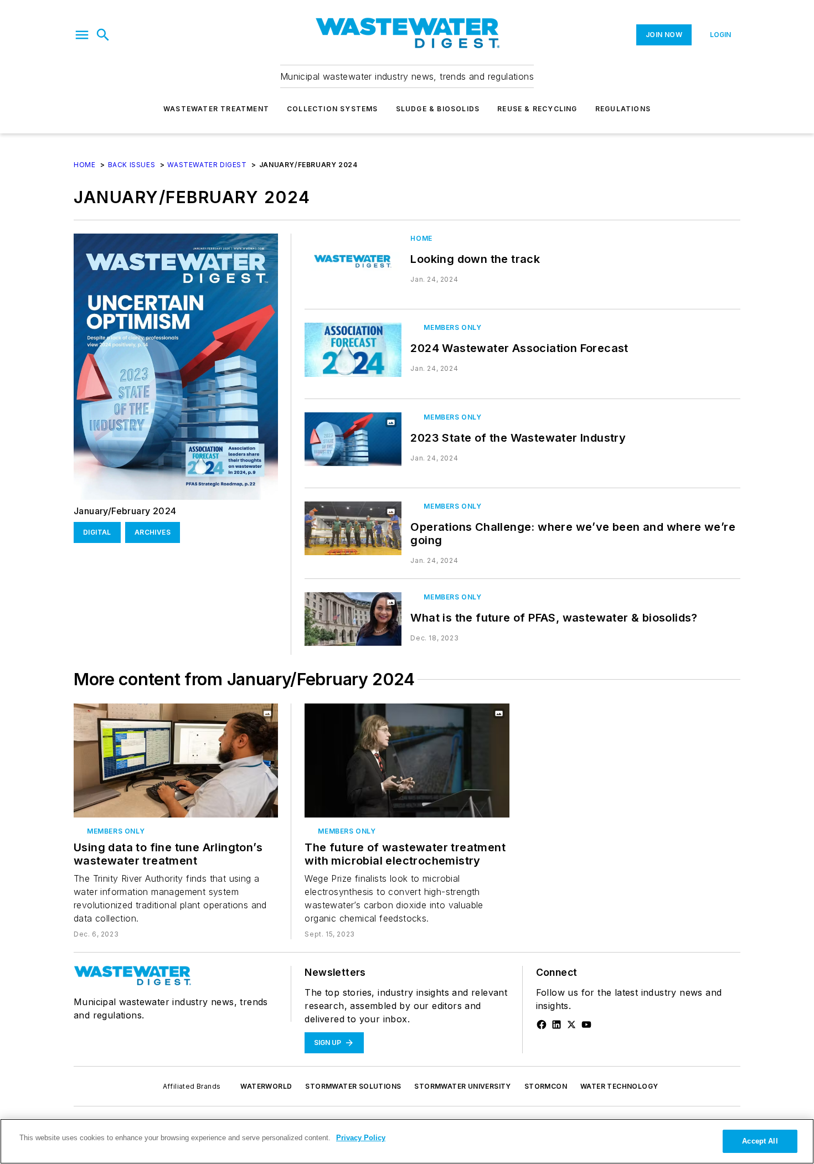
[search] (103, 35)
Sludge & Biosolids (438, 109)
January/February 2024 (125, 510)
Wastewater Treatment (216, 109)
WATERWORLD (266, 1086)
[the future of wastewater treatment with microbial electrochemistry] (407, 760)
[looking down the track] (353, 260)
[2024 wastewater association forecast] (353, 349)
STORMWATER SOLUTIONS (353, 1086)
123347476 (357, 603)
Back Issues (132, 165)
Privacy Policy (360, 1138)
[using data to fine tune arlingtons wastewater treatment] (176, 760)
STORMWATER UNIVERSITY (462, 1086)
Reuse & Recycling (537, 109)
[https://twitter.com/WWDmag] (571, 1024)
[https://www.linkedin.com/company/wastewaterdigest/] (556, 1024)
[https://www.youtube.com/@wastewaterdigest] (586, 1024)
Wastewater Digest (206, 165)
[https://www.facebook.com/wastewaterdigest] (541, 1024)
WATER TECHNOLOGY (619, 1086)
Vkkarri (369, 609)
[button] (82, 35)
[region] (407, 1141)
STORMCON (545, 1086)
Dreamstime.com (357, 616)
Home (84, 165)
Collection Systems (332, 109)
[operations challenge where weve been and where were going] (353, 528)
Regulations (623, 109)
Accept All (759, 1141)
